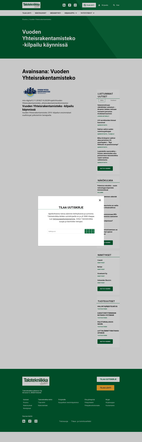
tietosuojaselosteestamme (64, 219)
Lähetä (90, 231)
